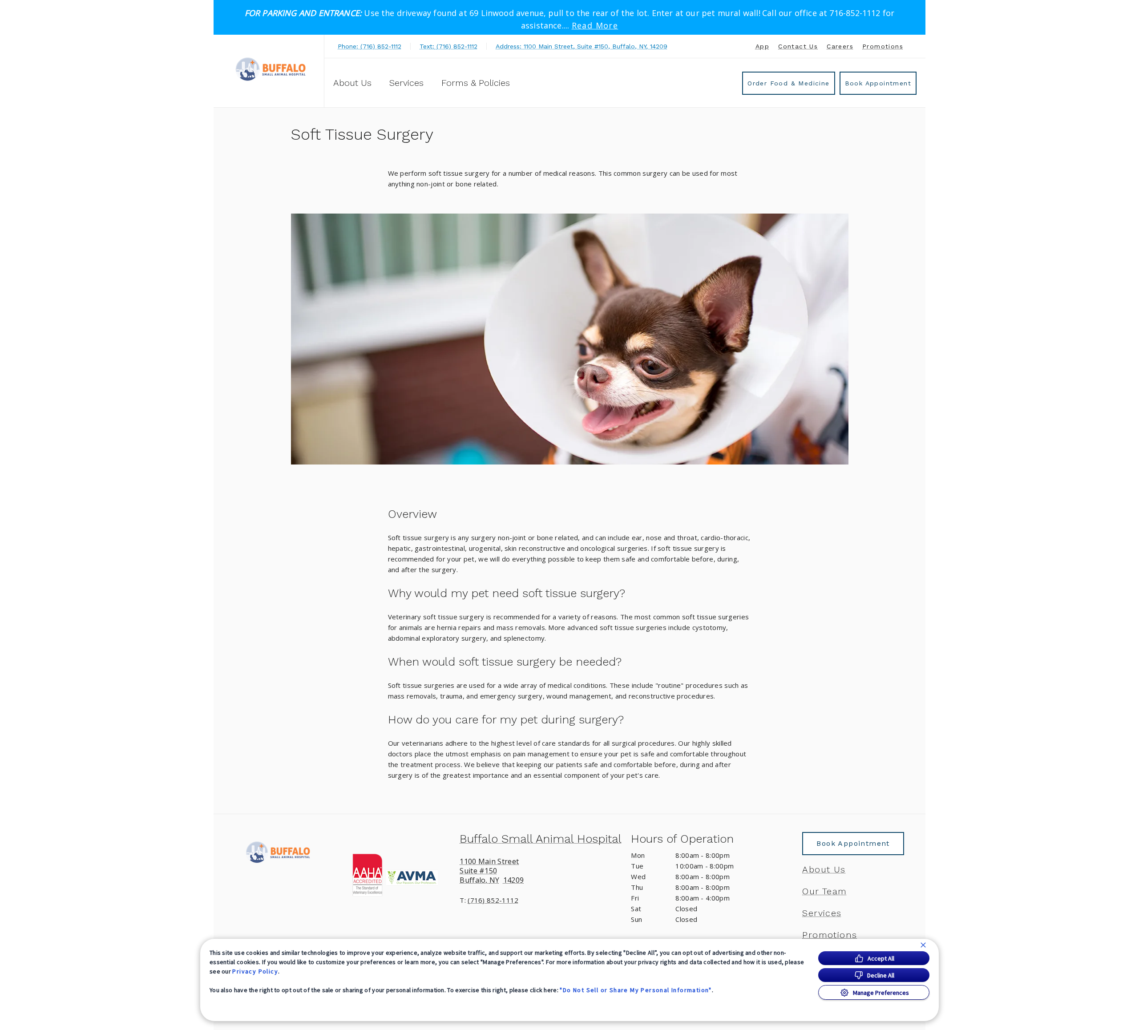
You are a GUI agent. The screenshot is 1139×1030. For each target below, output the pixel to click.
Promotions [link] (882, 46)
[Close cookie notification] (923, 945)
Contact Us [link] (798, 46)
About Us (352, 82)
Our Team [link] (824, 891)
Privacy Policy (255, 971)
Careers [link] (840, 46)
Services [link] (406, 82)
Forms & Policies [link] (475, 82)
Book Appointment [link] (878, 83)
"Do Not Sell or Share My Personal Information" (635, 990)
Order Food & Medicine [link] (788, 83)
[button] (398, 875)
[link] (271, 70)
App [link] (762, 46)
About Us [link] (823, 869)
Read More (595, 25)
